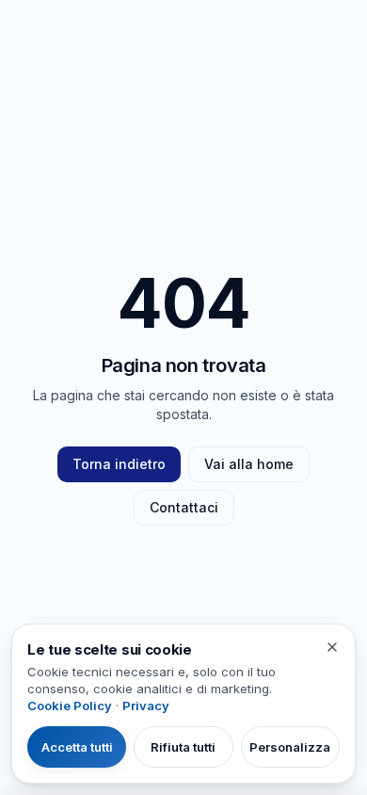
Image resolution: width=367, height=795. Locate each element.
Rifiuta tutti (183, 746)
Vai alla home (249, 464)
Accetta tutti (77, 746)
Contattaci (184, 507)
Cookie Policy (69, 705)
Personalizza (289, 746)
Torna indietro (119, 464)
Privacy (145, 705)
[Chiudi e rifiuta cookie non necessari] (332, 647)
